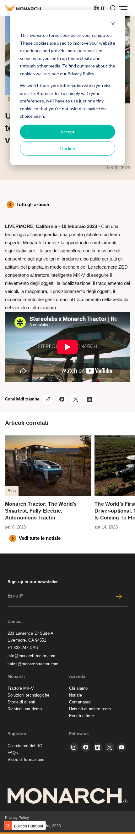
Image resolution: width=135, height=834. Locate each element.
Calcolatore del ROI (26, 745)
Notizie (75, 695)
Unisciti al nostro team (90, 709)
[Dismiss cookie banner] (113, 23)
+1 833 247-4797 (23, 647)
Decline (67, 148)
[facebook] (85, 747)
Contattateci (80, 702)
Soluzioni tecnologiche (28, 695)
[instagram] (73, 747)
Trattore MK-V (21, 688)
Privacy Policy (81, 73)
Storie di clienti (21, 702)
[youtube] (121, 747)
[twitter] (109, 747)
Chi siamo (78, 688)
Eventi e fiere (81, 715)
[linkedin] (97, 747)
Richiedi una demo (25, 709)
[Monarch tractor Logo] (23, 8)
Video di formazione (26, 759)
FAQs (13, 752)
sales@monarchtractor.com (33, 664)
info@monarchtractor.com (31, 655)
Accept (67, 131)
